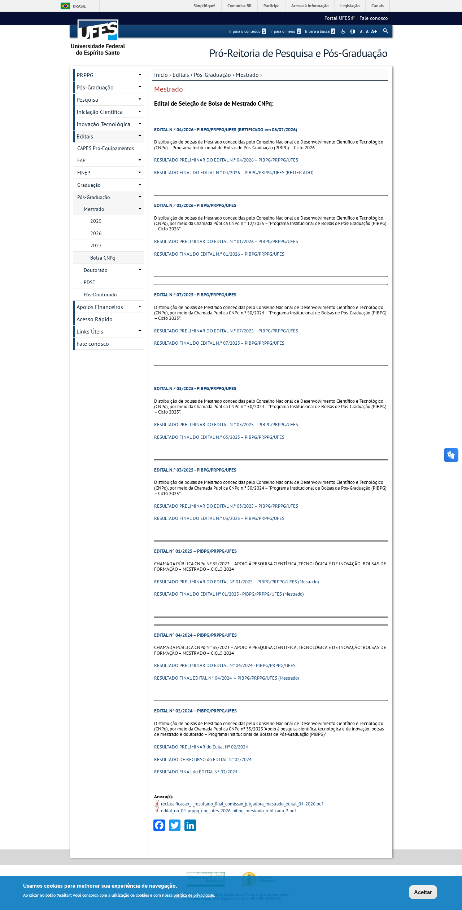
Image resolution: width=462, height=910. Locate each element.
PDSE (89, 282)
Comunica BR (239, 5)
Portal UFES (339, 18)
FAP (81, 160)
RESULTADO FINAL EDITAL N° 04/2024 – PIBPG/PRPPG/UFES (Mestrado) (226, 678)
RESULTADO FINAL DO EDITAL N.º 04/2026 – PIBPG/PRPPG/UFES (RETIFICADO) (234, 172)
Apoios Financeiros (100, 306)
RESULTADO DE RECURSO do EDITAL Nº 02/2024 (203, 759)
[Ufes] (98, 35)
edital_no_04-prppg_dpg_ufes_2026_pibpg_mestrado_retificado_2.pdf (228, 811)
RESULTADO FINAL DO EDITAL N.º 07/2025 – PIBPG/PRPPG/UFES (219, 343)
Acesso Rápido (95, 319)
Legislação (349, 5)
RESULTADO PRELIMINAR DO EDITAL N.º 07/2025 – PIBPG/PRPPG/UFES (226, 331)
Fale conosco (373, 18)
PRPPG (85, 75)
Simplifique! (204, 5)
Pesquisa (87, 99)
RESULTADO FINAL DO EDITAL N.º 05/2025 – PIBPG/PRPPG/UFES (219, 437)
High (352, 31)
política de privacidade (194, 895)
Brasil (79, 6)
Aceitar (423, 892)
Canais (377, 5)
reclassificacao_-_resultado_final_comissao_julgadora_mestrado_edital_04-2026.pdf (242, 804)
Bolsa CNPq (102, 258)
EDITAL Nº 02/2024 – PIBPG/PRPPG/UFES (195, 711)
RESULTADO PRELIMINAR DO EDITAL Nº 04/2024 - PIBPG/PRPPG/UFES (225, 665)
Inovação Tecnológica (103, 124)
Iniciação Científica (100, 111)
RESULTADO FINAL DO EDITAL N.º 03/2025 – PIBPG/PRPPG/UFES (219, 518)
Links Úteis (90, 331)
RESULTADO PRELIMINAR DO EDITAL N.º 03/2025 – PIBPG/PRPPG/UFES (226, 506)
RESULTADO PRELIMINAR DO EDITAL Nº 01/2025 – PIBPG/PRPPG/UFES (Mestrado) (236, 582)
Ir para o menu (285, 31)
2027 (96, 245)
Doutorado (96, 270)
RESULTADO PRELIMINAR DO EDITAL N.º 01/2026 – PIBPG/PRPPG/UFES (226, 241)
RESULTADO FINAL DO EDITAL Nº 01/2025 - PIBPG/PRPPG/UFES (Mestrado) (229, 594)
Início (161, 74)
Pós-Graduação (212, 74)
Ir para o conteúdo (247, 31)
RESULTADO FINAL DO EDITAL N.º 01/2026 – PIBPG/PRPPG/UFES (219, 254)
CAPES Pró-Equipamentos (105, 148)
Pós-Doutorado (100, 294)
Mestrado (247, 74)
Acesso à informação (309, 5)
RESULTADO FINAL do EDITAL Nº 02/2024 (195, 772)
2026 (96, 233)
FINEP (83, 172)
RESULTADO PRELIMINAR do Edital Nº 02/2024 (201, 747)
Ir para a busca (319, 31)
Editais (181, 74)
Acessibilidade (344, 31)
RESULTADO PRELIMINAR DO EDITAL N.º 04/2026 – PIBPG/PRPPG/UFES (226, 160)
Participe (271, 5)
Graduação (89, 185)
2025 (96, 221)
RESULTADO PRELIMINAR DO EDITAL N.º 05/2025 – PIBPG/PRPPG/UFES (226, 424)
